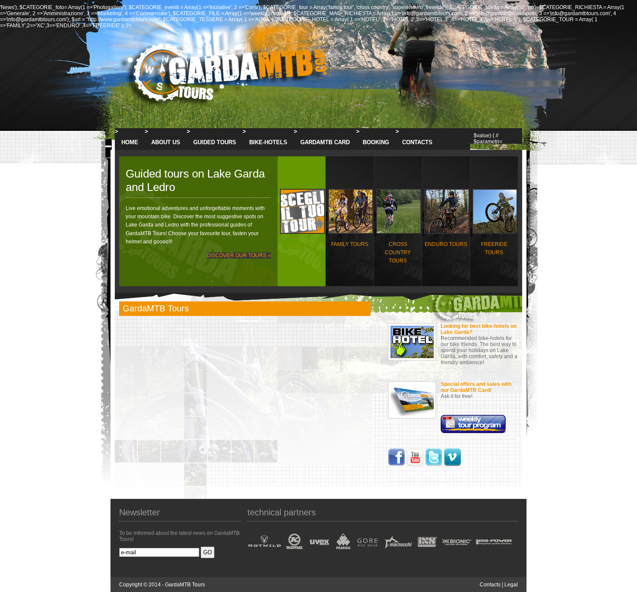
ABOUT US (165, 142)
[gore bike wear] (367, 551)
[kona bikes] (295, 551)
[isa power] (493, 551)
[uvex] (319, 551)
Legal (511, 585)
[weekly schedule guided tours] (473, 431)
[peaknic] (342, 551)
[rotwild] (265, 551)
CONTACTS (417, 142)
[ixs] (427, 551)
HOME (129, 142)
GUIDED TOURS (214, 142)
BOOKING (376, 142)
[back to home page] (225, 109)
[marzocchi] (397, 551)
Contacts (490, 585)
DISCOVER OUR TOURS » (239, 255)
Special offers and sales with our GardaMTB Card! (476, 387)
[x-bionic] (456, 551)
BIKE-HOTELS (268, 142)
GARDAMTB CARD (325, 142)
